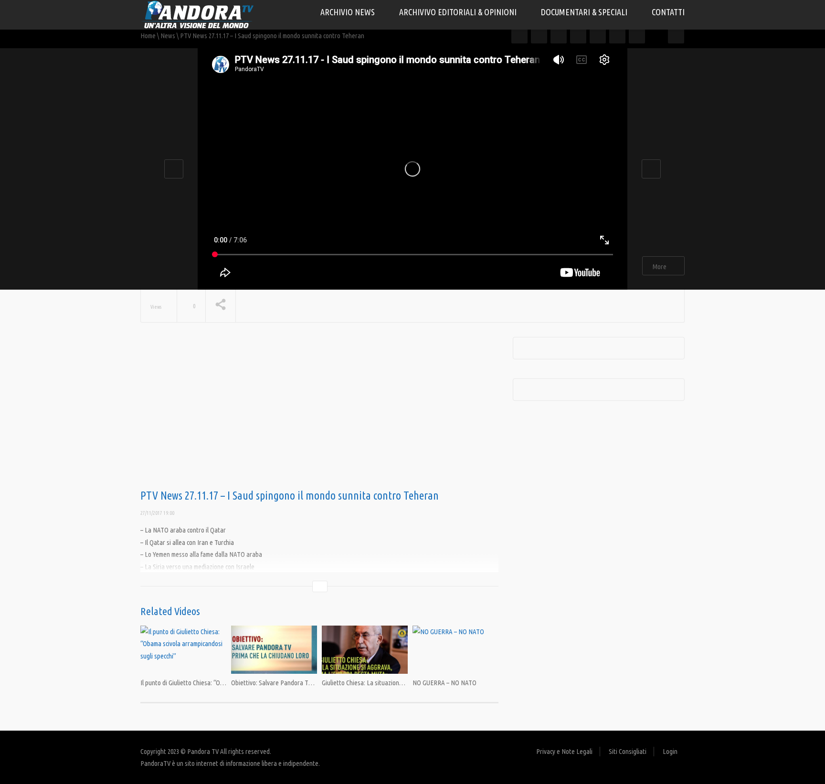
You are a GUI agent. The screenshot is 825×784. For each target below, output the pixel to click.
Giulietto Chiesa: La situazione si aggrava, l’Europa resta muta (404, 683)
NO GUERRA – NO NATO (444, 683)
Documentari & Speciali (585, 12)
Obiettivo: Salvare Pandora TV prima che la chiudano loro (306, 683)
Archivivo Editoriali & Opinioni (458, 12)
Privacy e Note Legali (564, 751)
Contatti (668, 12)
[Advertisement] (319, 413)
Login (670, 751)
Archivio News (348, 12)
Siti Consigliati (627, 751)
